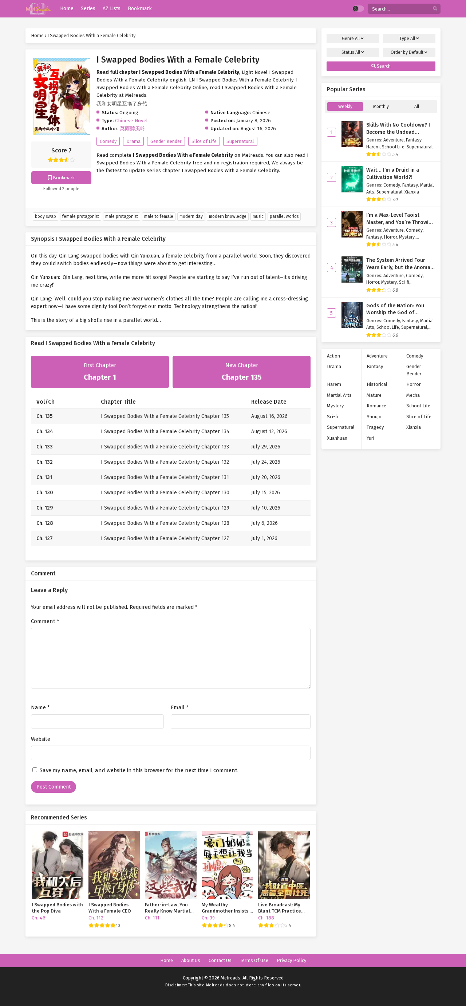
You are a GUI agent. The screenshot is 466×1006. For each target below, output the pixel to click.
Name (40, 707)
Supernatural (240, 141)
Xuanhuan (337, 438)
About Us (190, 960)
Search (383, 66)
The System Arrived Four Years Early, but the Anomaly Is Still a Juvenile (400, 267)
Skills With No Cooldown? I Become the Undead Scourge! (398, 132)
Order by (407, 52)
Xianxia (411, 192)
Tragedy (375, 427)
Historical (377, 384)
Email (180, 707)
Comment (45, 621)
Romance (376, 405)
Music (258, 216)
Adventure (393, 140)
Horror (390, 237)
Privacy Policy (291, 960)
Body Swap (45, 216)
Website (40, 739)
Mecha (413, 395)
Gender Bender (166, 141)
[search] (435, 9)
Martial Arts (339, 395)
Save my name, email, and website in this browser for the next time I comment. (139, 770)
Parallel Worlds (284, 216)
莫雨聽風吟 (132, 128)
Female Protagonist (80, 216)
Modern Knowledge (227, 216)
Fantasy (414, 140)
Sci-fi (404, 282)
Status (350, 52)
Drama (133, 141)
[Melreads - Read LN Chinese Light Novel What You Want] (38, 9)
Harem (373, 146)
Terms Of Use (254, 960)
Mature (374, 395)
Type (407, 38)
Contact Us (220, 960)
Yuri (370, 438)
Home (166, 960)
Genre (351, 38)
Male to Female (158, 216)
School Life (393, 146)
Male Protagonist (121, 216)
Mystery (407, 237)
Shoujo (374, 416)
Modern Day (191, 216)
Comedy (108, 141)
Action (333, 356)
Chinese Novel (131, 120)
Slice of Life (204, 141)
